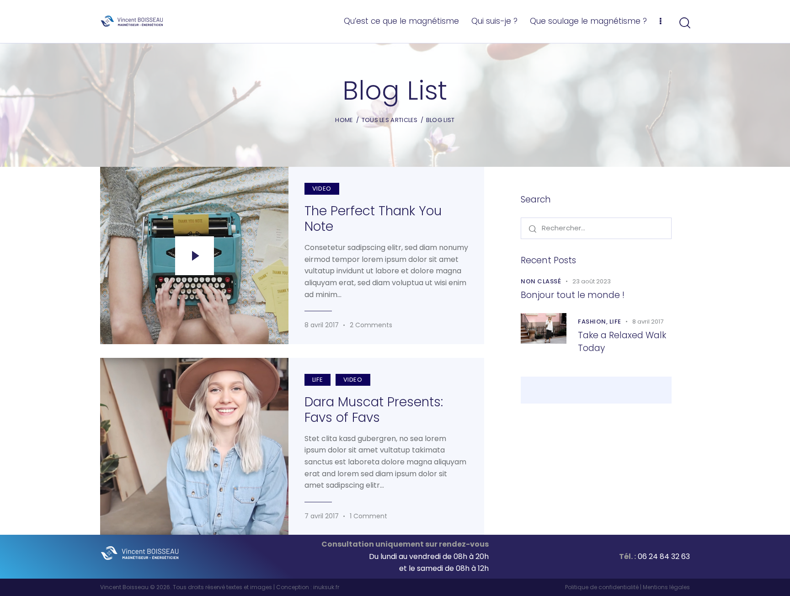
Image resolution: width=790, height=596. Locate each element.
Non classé (541, 281)
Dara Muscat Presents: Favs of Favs (373, 410)
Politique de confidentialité (602, 587)
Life (317, 379)
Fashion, (593, 321)
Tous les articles (390, 120)
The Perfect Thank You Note (373, 218)
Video (321, 188)
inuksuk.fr (326, 587)
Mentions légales (666, 587)
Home (344, 120)
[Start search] (684, 23)
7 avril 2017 (321, 516)
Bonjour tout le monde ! (573, 295)
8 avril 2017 (321, 325)
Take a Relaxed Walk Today (622, 341)
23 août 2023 (591, 281)
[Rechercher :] (596, 228)
